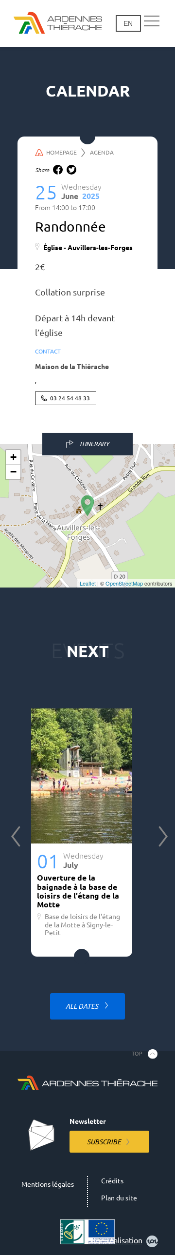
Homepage (61, 152)
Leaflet (88, 583)
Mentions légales (47, 1184)
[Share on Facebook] (58, 170)
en (128, 23)
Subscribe (104, 1142)
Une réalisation (116, 1240)
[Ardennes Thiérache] (58, 23)
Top (137, 1054)
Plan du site (119, 1198)
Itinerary (94, 443)
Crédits (112, 1181)
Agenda (102, 152)
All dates (83, 1006)
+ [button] (13, 457)
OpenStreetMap (124, 583)
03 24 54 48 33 (70, 398)
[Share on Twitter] (71, 170)
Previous (15, 836)
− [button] (13, 472)
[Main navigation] (151, 21)
